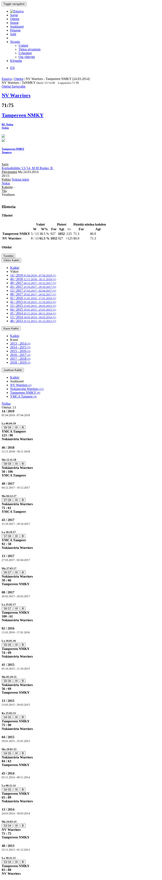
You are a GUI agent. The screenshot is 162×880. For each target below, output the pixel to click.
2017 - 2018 (20, 358)
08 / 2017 (33, 294)
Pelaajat (15, 30)
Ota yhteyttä (27, 57)
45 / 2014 (33, 313)
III (16, 427)
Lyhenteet (25, 53)
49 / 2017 (33, 283)
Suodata (8, 255)
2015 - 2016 (20, 351)
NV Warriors (20, 385)
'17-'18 (7, 500)
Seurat (14, 22)
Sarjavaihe (19, 86)
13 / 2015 (33, 305)
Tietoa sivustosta (29, 49)
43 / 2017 (33, 286)
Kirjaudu (16, 60)
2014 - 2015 (20, 347)
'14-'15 (7, 717)
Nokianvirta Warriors (27, 389)
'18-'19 (7, 427)
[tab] (81, 431)
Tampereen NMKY (25, 392)
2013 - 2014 (20, 343)
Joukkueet (17, 26)
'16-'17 (7, 572)
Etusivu (7, 79)
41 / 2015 (33, 302)
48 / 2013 (33, 321)
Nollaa (6, 403)
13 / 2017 (33, 290)
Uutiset (23, 45)
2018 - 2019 (20, 362)
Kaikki (14, 267)
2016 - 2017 (20, 355)
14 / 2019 (33, 275)
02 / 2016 (33, 298)
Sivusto (15, 41)
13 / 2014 (33, 317)
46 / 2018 (33, 279)
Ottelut (14, 19)
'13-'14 (7, 825)
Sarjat (14, 15)
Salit (13, 34)
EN (12, 68)
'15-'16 (7, 644)
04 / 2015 (33, 309)
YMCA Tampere (23, 396)
